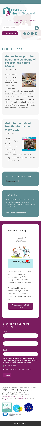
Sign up (7, 375)
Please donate (9, 33)
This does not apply (10, 365)
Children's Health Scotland (18, 12)
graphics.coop (21, 398)
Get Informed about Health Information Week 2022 (18, 126)
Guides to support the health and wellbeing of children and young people (20, 61)
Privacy (4, 396)
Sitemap (20, 396)
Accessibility (12, 396)
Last (4, 346)
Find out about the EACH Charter (20, 306)
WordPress (5, 400)
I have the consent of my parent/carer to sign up (18, 369)
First (4, 338)
